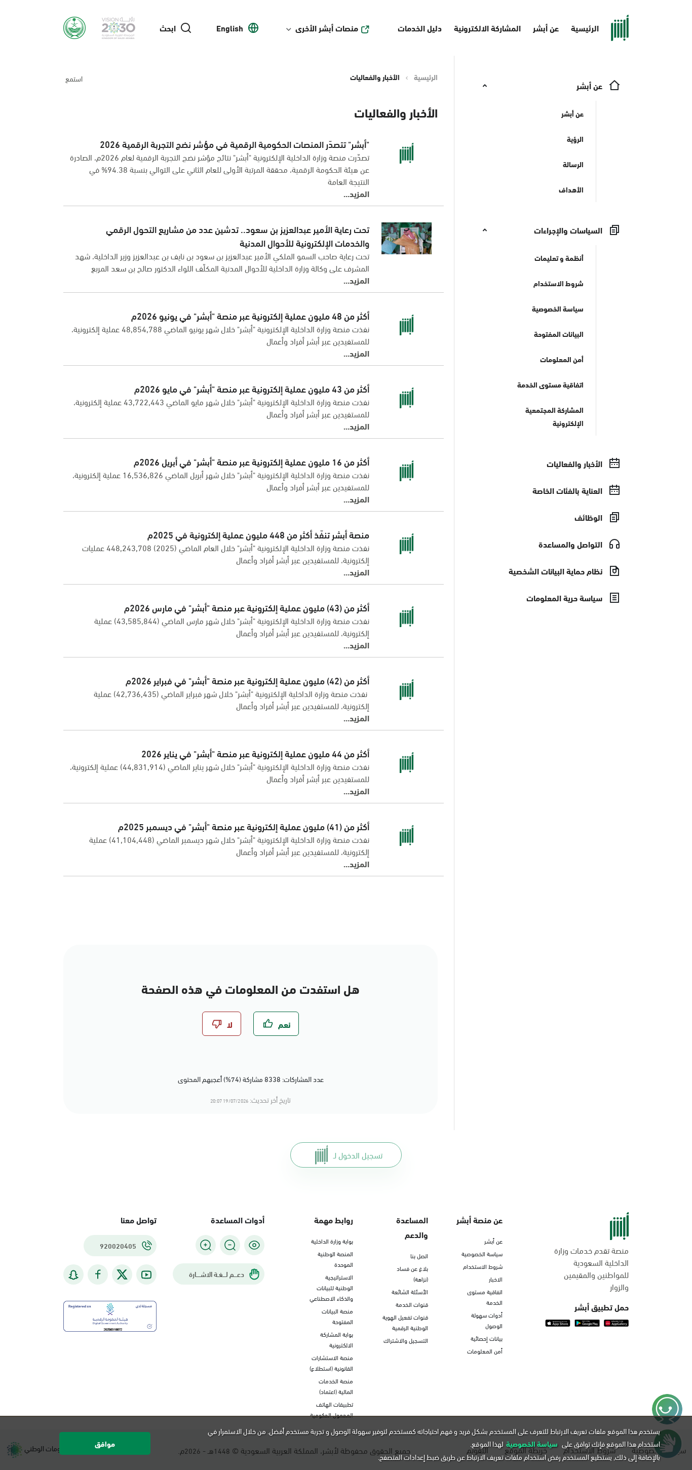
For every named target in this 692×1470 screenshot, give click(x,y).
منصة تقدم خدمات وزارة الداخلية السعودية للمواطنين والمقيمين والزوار (591, 1268)
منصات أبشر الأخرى (326, 28)
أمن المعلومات (485, 1350)
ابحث (168, 28)
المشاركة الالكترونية (487, 27)
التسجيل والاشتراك (405, 1339)
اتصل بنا (419, 1255)
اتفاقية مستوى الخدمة (485, 1296)
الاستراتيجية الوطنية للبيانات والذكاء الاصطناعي (331, 1287)
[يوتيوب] (146, 1274)
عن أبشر (546, 27)
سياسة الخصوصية (482, 1253)
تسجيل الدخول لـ (357, 1154)
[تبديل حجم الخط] (230, 1245)
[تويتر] (122, 1274)
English (229, 28)
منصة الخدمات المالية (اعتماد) (336, 1386)
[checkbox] (276, 1024)
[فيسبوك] (98, 1274)
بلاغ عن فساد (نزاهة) (412, 1273)
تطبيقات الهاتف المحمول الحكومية (331, 1409)
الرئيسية (585, 27)
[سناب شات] (73, 1274)
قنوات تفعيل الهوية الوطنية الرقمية (405, 1322)
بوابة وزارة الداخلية (332, 1240)
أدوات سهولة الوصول (487, 1320)
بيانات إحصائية (487, 1337)
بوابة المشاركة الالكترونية (336, 1339)
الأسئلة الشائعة (410, 1291)
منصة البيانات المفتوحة (337, 1316)
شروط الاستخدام (483, 1265)
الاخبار (496, 1278)
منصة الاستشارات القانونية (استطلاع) (331, 1362)
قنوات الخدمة (412, 1303)
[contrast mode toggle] (254, 1245)
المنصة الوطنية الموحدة (335, 1258)
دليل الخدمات (420, 27)
